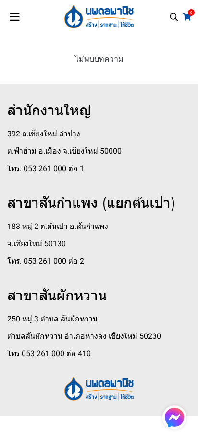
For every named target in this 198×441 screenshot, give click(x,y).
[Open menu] (14, 17)
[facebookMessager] (174, 417)
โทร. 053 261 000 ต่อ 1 (45, 168)
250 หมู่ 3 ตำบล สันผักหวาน (52, 318)
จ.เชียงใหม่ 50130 (36, 243)
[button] (174, 17)
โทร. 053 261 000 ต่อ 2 (45, 261)
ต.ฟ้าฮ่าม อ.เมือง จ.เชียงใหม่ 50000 (64, 151)
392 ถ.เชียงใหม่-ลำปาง (43, 133)
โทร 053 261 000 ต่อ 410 (49, 353)
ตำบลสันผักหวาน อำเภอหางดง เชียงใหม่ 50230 (84, 336)
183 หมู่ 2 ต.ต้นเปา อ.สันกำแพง (57, 226)
